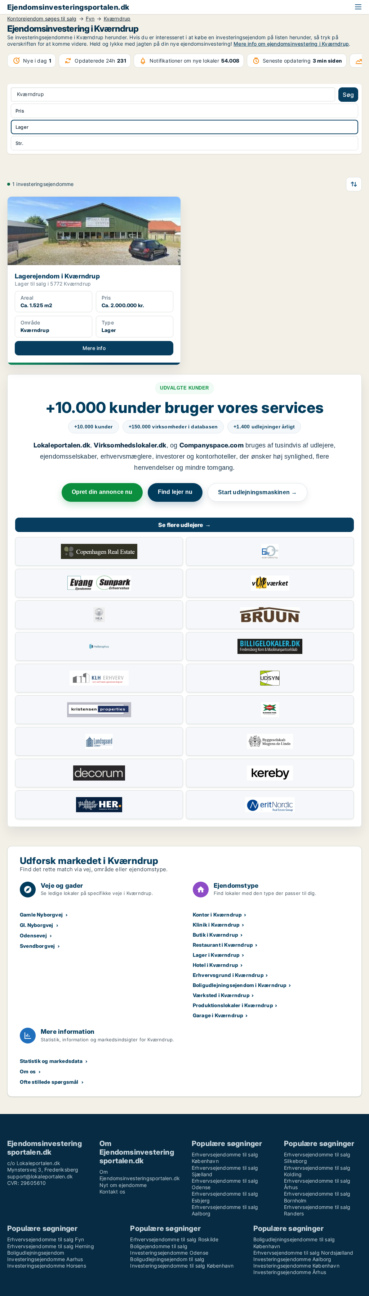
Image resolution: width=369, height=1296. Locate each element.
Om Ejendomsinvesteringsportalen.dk (139, 1175)
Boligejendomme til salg (158, 1246)
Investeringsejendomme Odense (169, 1253)
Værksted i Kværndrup (221, 995)
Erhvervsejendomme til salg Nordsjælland (303, 1253)
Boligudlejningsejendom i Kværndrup (240, 985)
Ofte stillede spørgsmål (49, 1082)
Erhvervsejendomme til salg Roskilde (174, 1239)
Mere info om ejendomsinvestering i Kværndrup (291, 44)
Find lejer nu (175, 492)
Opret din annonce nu (102, 492)
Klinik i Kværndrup (216, 925)
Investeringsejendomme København (296, 1266)
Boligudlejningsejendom (35, 1253)
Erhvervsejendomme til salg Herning (50, 1246)
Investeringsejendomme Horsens (46, 1266)
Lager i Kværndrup (216, 955)
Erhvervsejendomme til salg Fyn (45, 1239)
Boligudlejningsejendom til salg (167, 1259)
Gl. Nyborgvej (36, 925)
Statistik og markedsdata (51, 1061)
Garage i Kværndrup (218, 1015)
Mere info (94, 348)
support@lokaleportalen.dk (40, 1176)
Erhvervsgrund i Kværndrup (228, 975)
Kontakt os (112, 1191)
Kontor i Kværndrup (217, 914)
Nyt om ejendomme (123, 1185)
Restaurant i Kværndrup (223, 945)
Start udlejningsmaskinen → (257, 492)
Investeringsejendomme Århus (289, 1272)
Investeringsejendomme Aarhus (45, 1259)
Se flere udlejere (184, 524)
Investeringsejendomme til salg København (182, 1266)
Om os (28, 1071)
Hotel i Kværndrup (215, 965)
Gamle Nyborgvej (41, 914)
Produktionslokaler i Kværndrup (233, 1005)
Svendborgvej (37, 946)
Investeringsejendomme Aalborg (292, 1259)
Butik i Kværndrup (215, 935)
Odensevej (33, 935)
